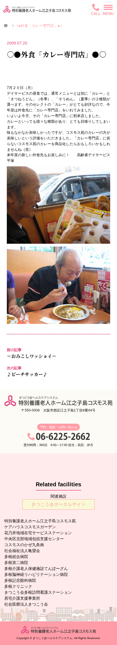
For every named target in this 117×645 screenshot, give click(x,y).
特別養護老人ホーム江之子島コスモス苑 (40, 521)
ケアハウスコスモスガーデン (30, 527)
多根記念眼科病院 (20, 580)
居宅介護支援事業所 (22, 598)
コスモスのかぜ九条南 (24, 544)
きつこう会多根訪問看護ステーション (38, 592)
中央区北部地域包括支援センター (34, 538)
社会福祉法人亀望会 (22, 550)
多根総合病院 (16, 556)
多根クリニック (18, 586)
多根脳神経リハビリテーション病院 (36, 574)
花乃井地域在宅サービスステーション (38, 533)
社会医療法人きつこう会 (26, 604)
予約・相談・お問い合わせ (58, 427)
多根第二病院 (16, 562)
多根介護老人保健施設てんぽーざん (36, 568)
